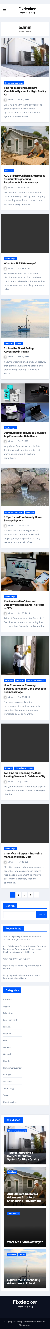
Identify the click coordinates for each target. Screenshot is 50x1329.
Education (8, 1013)
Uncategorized (10, 1102)
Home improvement (14, 83)
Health (6, 1061)
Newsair (39, 1321)
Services (9, 171)
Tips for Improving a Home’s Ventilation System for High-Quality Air (25, 91)
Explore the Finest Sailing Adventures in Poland (23, 1281)
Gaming (7, 1047)
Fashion (7, 1026)
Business (9, 680)
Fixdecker (27, 8)
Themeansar (25, 1325)
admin (11, 99)
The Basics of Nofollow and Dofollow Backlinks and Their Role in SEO (24, 605)
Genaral (19, 680)
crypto (6, 1006)
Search (10, 905)
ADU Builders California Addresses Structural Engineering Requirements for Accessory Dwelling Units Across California (25, 949)
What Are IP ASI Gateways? (20, 263)
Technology (10, 258)
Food (5, 1040)
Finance (7, 1033)
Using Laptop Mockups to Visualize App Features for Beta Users (22, 977)
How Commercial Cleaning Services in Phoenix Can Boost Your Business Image (25, 689)
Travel (18, 343)
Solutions (7, 1081)
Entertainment (10, 1020)
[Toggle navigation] (5, 10)
